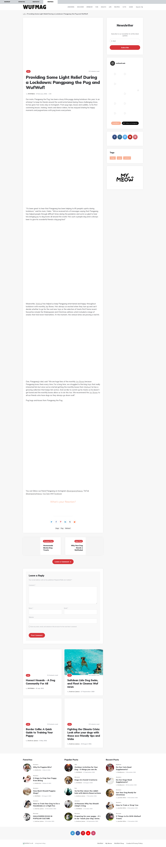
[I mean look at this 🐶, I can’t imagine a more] (125, 113)
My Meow (108, 843)
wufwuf (67, 528)
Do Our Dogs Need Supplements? (124, 781)
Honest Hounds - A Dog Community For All (40, 682)
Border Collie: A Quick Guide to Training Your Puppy (39, 732)
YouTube (46, 494)
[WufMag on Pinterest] (135, 137)
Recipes (117, 7)
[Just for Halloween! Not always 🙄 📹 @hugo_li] (125, 103)
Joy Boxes (80, 381)
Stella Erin (38, 770)
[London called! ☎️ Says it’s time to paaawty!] (125, 83)
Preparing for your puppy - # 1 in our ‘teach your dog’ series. (87, 817)
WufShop (36, 2)
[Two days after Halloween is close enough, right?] (115, 93)
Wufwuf (39, 304)
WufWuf (7, 2)
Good (131, 7)
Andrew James (74, 691)
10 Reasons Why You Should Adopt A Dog (87, 804)
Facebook (58, 494)
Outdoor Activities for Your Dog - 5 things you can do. (86, 768)
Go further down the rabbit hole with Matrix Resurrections (88, 792)
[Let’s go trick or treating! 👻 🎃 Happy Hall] (115, 103)
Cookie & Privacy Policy (134, 843)
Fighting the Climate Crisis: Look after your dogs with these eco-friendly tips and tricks (83, 734)
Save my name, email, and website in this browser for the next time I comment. (53, 626)
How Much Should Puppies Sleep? (44, 792)
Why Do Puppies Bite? (42, 767)
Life (110, 7)
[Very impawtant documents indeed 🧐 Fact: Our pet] (115, 74)
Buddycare (121, 772)
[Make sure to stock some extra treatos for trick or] (115, 113)
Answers (71, 7)
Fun (96, 7)
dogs (57, 528)
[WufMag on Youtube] (130, 137)
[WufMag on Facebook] (114, 137)
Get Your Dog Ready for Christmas (126, 793)
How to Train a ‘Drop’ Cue (127, 805)
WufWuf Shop (119, 843)
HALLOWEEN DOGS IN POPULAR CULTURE (42, 817)
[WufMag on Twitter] (125, 137)
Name (31, 608)
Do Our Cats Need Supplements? (123, 768)
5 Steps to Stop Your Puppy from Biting (44, 779)
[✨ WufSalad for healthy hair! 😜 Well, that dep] (134, 83)
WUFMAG (31, 94)
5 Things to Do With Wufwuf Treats (128, 817)
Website (31, 617)
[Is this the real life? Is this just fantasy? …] (134, 74)
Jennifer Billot (122, 797)
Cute (124, 7)
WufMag (50, 2)
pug (62, 528)
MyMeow (21, 2)
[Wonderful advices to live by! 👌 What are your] (125, 93)
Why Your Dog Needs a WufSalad (77, 547)
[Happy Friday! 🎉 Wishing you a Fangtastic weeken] (134, 103)
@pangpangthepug (75, 491)
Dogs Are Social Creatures (86, 780)
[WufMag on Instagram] (119, 137)
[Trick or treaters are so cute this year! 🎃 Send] (134, 93)
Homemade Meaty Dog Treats (48, 547)
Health (103, 7)
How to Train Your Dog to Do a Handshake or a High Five (46, 804)
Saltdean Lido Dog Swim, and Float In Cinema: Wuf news (82, 683)
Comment (32, 585)
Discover (80, 7)
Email (66, 608)
